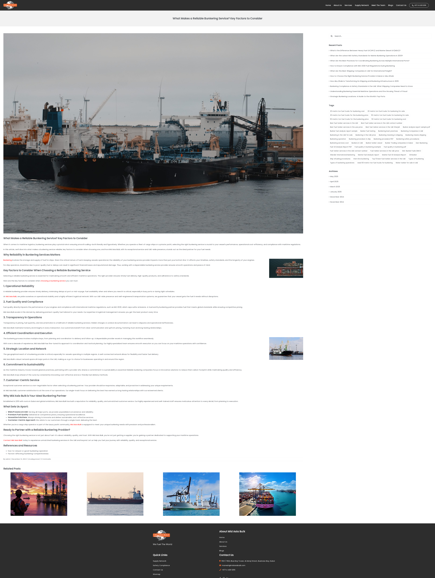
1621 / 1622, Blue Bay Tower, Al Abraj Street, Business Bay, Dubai (248, 561)
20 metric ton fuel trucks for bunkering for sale (386, 111)
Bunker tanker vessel (374, 143)
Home (222, 537)
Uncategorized (34, 459)
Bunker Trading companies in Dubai (399, 143)
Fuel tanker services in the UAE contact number (348, 151)
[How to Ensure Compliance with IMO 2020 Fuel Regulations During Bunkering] (267, 494)
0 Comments (46, 459)
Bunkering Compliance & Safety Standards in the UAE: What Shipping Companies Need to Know (371, 86)
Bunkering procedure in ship (360, 139)
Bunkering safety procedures (407, 139)
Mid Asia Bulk (11, 296)
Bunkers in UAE (357, 143)
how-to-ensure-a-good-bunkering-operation (28, 451)
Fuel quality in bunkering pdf (395, 147)
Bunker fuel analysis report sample (344, 131)
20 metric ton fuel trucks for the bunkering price (349, 115)
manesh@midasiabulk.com (233, 565)
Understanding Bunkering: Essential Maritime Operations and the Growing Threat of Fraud (368, 91)
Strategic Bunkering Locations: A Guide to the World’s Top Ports (357, 96)
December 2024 (337, 197)
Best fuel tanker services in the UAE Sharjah (383, 127)
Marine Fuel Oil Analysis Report (394, 155)
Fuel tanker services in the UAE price (384, 151)
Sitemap (156, 574)
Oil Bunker (413, 155)
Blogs (221, 550)
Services (223, 546)
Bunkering (7, 260)
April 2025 (334, 181)
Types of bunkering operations (342, 163)
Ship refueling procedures (340, 159)
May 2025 (334, 176)
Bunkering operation (338, 139)
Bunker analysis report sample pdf (416, 127)
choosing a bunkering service (53, 281)
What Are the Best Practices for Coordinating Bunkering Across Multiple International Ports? (369, 61)
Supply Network (159, 561)
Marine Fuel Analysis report (368, 155)
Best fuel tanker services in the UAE (344, 123)
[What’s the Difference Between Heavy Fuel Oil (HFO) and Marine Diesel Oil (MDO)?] (39, 494)
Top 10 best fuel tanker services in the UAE (389, 159)
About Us (223, 542)
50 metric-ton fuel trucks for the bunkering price (349, 119)
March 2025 (335, 186)
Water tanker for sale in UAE (407, 163)
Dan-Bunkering (421, 143)
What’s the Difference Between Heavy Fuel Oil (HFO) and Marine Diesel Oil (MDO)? (365, 50)
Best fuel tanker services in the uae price (346, 127)
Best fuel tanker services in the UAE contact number (381, 123)
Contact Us (158, 570)
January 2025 (336, 192)
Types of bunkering (416, 159)
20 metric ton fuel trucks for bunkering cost (347, 111)
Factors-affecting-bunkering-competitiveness (28, 453)
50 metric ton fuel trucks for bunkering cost (389, 119)
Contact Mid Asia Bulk (12, 440)
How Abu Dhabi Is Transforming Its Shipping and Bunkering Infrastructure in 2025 (364, 81)
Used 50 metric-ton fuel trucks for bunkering (375, 163)
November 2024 (337, 202)
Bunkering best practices (388, 131)
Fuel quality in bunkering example (368, 147)
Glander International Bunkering (342, 155)
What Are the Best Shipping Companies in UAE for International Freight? (361, 71)
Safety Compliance (161, 565)
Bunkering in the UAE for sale (341, 135)
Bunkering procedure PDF (383, 139)
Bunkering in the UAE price (366, 135)
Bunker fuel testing (367, 131)
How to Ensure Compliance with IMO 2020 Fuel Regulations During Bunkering (362, 66)
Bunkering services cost (339, 143)
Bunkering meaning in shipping (391, 135)
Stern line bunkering (361, 159)
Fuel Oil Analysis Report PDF (341, 147)
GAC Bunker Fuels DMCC (411, 151)
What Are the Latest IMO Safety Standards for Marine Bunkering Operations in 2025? (366, 55)
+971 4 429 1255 (228, 570)
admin (8, 459)
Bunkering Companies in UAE (412, 131)
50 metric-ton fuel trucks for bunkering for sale (390, 115)
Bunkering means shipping (416, 135)
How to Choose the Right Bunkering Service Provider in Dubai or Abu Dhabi (362, 76)
